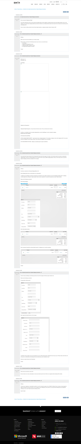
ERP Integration (16, 430)
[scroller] (79, 443)
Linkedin (63, 4)
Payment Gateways (17, 425)
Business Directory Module (32, 425)
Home (32, 4)
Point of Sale (30, 426)
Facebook (61, 4)
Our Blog (52, 4)
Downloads (43, 426)
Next (67, 397)
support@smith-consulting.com (62, 427)
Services (40, 4)
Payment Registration (31, 422)
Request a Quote (58, 430)
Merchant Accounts (17, 426)
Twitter (65, 4)
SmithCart (25, 399)
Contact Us (57, 4)
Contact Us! (58, 411)
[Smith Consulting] (17, 2)
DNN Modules (29, 419)
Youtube (66, 4)
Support (48, 4)
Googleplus (60, 433)
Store (45, 4)
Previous (64, 397)
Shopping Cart (30, 421)
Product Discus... (20, 399)
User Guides (43, 421)
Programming (16, 421)
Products (36, 4)
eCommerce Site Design (17, 422)
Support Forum (44, 422)
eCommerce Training (17, 429)
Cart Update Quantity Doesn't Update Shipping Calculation (29, 16)
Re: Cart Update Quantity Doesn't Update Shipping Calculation (30, 165)
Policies (43, 425)
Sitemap (29, 429)
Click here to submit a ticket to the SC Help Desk (28, 359)
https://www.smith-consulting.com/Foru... (34, 388)
